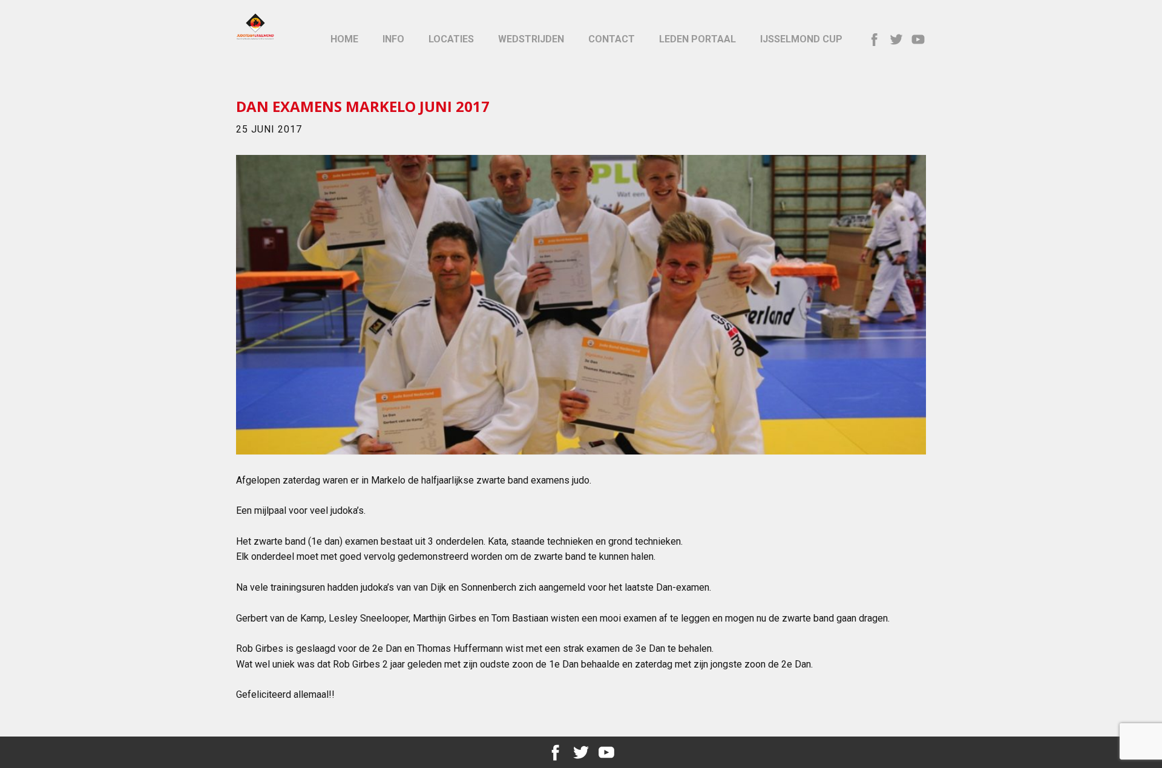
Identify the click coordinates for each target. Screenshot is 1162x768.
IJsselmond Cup (801, 39)
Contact (611, 39)
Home (344, 39)
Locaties (451, 39)
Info (393, 39)
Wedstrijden (531, 39)
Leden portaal (697, 39)
